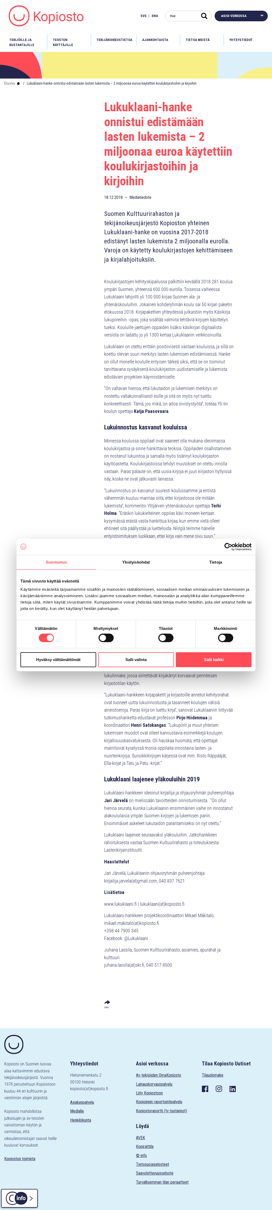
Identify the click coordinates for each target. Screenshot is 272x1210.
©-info (141, 1155)
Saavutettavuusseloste (154, 1173)
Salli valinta (136, 659)
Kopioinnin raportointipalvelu (159, 1101)
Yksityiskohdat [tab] (136, 562)
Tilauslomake (212, 1075)
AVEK (140, 1137)
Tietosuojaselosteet (152, 1164)
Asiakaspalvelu (82, 1102)
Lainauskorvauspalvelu (154, 1084)
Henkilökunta (80, 1120)
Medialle (77, 1111)
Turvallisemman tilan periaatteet (162, 1182)
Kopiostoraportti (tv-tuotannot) (161, 1110)
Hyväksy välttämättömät (58, 659)
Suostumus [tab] (56, 562)
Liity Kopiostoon (149, 1093)
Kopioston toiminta (19, 1158)
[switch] (106, 638)
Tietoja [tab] (215, 562)
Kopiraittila (145, 1146)
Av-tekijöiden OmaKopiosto (158, 1075)
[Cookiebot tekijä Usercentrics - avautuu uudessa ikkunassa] (228, 547)
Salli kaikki (214, 659)
